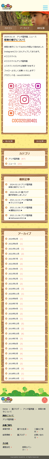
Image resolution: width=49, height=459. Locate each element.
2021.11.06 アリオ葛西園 (21, 207)
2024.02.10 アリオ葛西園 (21, 184)
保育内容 (6, 429)
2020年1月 (15, 319)
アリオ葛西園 (22, 36)
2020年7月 (15, 303)
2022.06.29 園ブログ (19, 192)
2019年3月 (15, 353)
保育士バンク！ (26, 448)
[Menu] (45, 7)
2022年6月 (15, 244)
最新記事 (41, 28)
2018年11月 (16, 373)
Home (5, 409)
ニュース (32, 36)
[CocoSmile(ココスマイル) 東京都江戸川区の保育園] (6, 8)
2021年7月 (15, 259)
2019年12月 (16, 323)
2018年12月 (16, 368)
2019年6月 (15, 343)
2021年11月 (16, 254)
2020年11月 (16, 294)
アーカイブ (24, 28)
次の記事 (40, 141)
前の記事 (9, 141)
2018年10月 (16, 378)
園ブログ (16, 409)
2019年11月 (16, 328)
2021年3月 (15, 274)
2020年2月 (15, 314)
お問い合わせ (38, 436)
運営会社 (6, 447)
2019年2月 (15, 358)
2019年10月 (16, 333)
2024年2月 (15, 239)
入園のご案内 (38, 430)
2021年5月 (15, 264)
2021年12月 (16, 249)
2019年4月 (15, 348)
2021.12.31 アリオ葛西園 (21, 200)
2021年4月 (15, 269)
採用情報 (6, 435)
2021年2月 (15, 279)
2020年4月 (15, 308)
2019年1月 (15, 363)
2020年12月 (16, 289)
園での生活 (21, 429)
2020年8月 (15, 298)
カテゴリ (8, 28)
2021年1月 (15, 284)
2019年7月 (15, 338)
